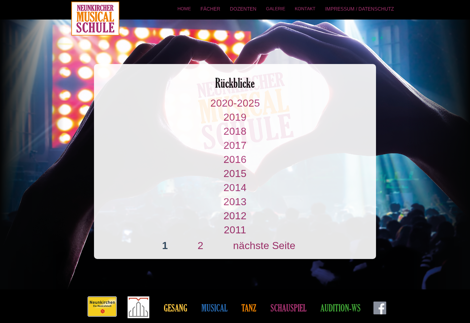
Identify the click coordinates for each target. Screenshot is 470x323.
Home (184, 8)
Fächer (210, 9)
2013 (235, 201)
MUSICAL (214, 307)
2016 (235, 159)
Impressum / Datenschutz (359, 9)
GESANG (175, 307)
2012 (235, 216)
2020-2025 (235, 103)
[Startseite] (96, 19)
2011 (235, 230)
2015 (235, 173)
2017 (235, 145)
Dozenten (243, 9)
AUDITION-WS (340, 307)
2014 (235, 187)
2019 (235, 117)
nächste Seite (264, 245)
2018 (235, 131)
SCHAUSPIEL (288, 307)
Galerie (275, 8)
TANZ (248, 307)
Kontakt (305, 8)
